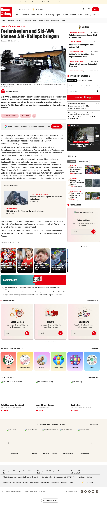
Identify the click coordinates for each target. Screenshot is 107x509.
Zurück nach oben (50, 500)
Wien (33, 15)
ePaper (27, 2)
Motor (87, 15)
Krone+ (17, 15)
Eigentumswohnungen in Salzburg (83, 106)
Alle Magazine (94, 424)
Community (35, 2)
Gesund (65, 15)
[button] (90, 15)
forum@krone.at (51, 295)
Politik (39, 15)
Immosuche (67, 2)
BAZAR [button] (90, 80)
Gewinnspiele (45, 2)
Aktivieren (56, 126)
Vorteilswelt (18, 2)
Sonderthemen (55, 20)
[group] (8, 260)
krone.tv (96, 15)
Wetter (63, 20)
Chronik (18, 20)
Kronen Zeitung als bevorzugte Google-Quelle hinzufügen (34, 126)
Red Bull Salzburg (44, 20)
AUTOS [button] (84, 80)
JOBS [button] (78, 80)
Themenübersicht (59, 292)
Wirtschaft (11, 20)
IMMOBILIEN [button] (72, 80)
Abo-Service (7, 482)
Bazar (84, 2)
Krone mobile (56, 2)
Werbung (82, 477)
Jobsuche (76, 2)
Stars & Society (49, 15)
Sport (58, 15)
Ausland (73, 15)
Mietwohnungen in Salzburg (83, 108)
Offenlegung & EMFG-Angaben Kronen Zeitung (50, 472)
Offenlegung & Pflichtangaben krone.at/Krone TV (18, 472)
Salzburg (4, 41)
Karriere (89, 477)
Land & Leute (27, 20)
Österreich (25, 15)
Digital (80, 15)
